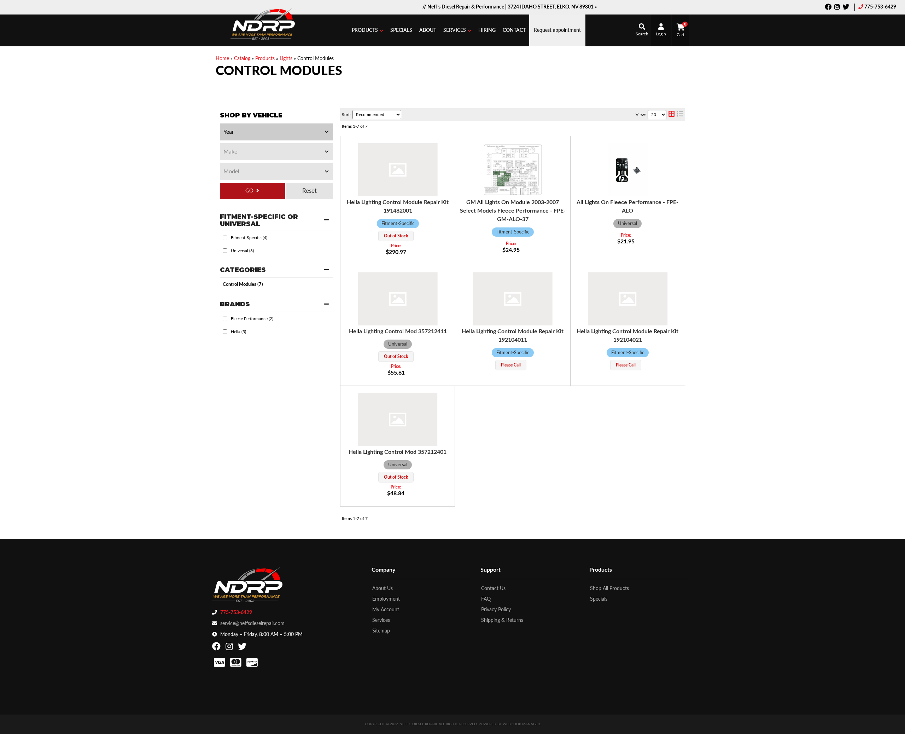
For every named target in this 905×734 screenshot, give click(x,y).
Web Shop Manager (521, 724)
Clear (309, 191)
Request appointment (557, 30)
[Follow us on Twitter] (846, 7)
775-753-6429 (880, 7)
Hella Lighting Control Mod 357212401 (397, 452)
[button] (367, 30)
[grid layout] (671, 114)
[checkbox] (225, 238)
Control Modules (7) (243, 284)
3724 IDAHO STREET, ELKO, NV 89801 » (552, 7)
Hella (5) (238, 332)
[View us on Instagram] (837, 7)
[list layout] (680, 114)
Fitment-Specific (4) (249, 238)
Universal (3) (242, 251)
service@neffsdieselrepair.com (252, 623)
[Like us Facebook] (828, 7)
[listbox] (276, 131)
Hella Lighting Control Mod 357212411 (398, 331)
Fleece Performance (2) (252, 319)
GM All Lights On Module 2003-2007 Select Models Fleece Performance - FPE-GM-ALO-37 (513, 211)
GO (249, 190)
